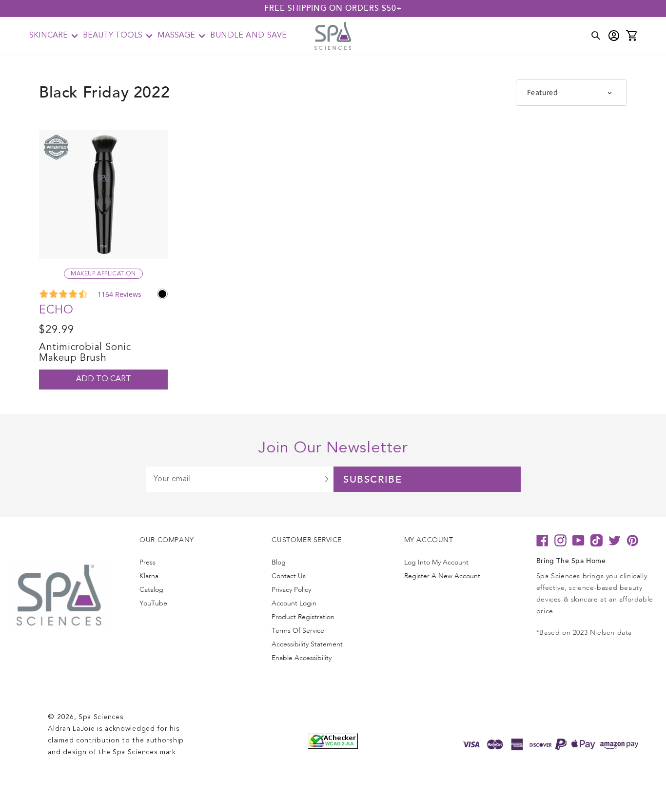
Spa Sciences (100, 717)
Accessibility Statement (307, 644)
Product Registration (303, 617)
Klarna (148, 576)
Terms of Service (298, 630)
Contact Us (289, 576)
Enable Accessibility (302, 658)
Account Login (294, 603)
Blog (279, 562)
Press (147, 562)
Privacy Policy (291, 589)
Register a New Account (442, 576)
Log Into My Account (436, 562)
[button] (53, 36)
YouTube (153, 603)
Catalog (151, 589)
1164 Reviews (119, 294)
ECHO (56, 310)
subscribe (372, 480)
